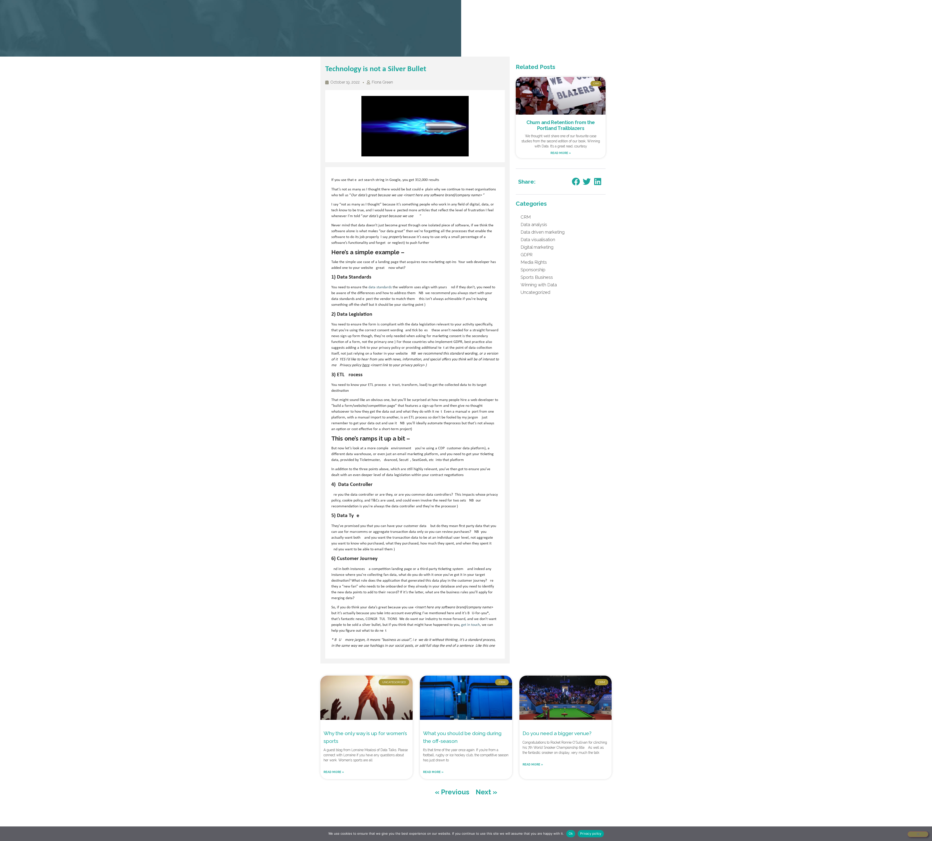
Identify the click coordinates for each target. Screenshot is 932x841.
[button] (575, 181)
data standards (380, 287)
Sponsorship (533, 269)
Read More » (560, 153)
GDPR (527, 254)
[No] (917, 834)
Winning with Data (539, 284)
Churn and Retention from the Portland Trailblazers (560, 125)
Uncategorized (535, 292)
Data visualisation (538, 239)
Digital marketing (537, 247)
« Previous (452, 792)
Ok (571, 833)
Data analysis (534, 224)
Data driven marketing (543, 232)
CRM (526, 217)
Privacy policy (590, 833)
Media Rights (534, 262)
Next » (486, 792)
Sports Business (537, 277)
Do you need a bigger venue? (558, 733)
